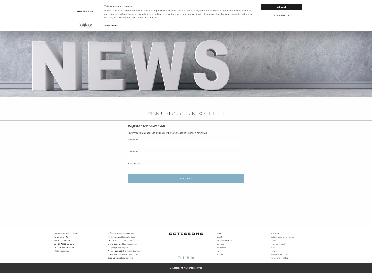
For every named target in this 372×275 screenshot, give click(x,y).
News (219, 251)
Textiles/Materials (224, 240)
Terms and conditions (280, 258)
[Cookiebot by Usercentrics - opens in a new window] (85, 25)
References (221, 247)
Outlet (219, 237)
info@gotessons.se (61, 251)
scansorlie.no (127, 258)
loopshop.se (123, 247)
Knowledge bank (278, 244)
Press (273, 247)
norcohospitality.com (132, 251)
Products (220, 233)
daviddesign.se (130, 244)
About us (220, 254)
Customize (279, 15)
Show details (111, 25)
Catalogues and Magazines (282, 237)
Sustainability (276, 233)
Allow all (281, 7)
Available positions (279, 254)
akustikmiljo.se (129, 237)
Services (220, 244)
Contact (274, 240)
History (274, 251)
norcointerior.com (131, 254)
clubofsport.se (126, 240)
